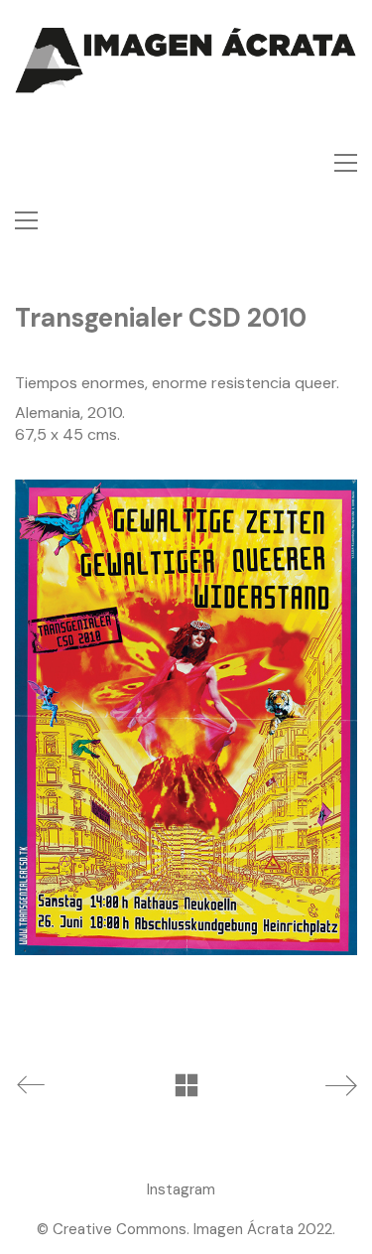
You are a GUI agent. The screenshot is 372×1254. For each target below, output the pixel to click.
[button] (345, 163)
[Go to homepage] (186, 87)
